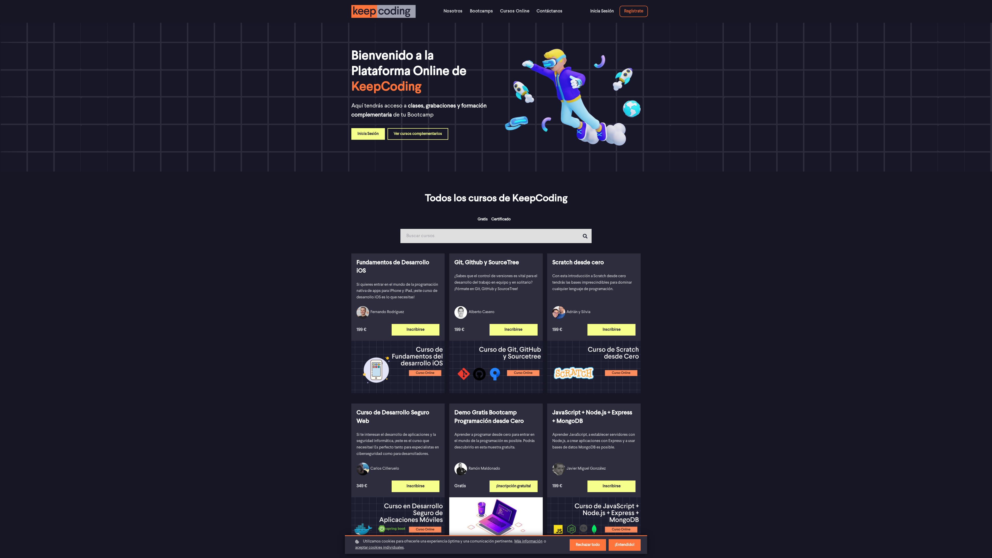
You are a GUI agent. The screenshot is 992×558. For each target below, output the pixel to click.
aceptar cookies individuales (379, 548)
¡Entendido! (624, 545)
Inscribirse (415, 330)
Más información (528, 542)
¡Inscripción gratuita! (513, 486)
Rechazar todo (588, 545)
